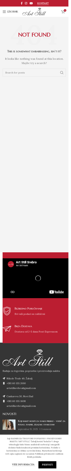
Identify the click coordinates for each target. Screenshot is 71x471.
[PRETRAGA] (62, 73)
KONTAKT (43, 3)
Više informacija (23, 464)
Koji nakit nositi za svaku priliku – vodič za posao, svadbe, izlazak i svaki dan (41, 423)
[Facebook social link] (22, 3)
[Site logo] (34, 11)
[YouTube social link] (31, 3)
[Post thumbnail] (9, 425)
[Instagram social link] (26, 3)
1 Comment (45, 429)
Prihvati (47, 464)
